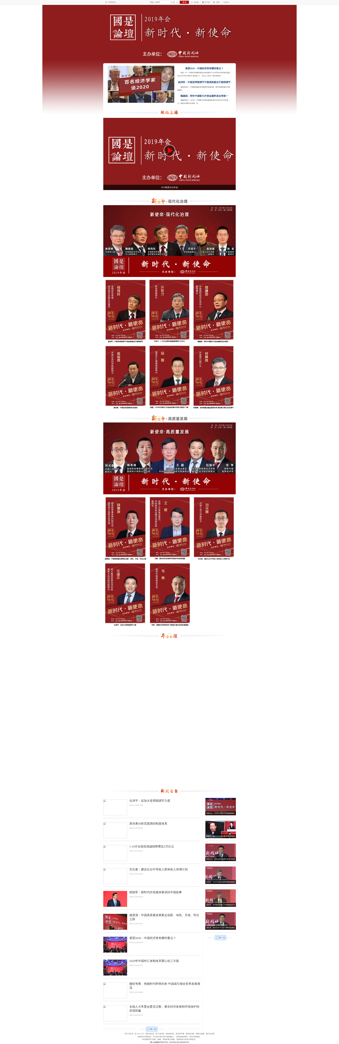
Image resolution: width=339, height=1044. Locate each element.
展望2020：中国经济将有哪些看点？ (204, 68)
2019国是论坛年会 (169, 187)
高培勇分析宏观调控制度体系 (148, 823)
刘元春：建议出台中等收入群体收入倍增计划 (158, 869)
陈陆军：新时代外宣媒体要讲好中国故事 (155, 892)
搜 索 (184, 2)
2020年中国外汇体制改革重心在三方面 (154, 961)
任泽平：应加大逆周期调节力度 (149, 800)
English (226, 2)
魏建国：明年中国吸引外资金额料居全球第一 (204, 96)
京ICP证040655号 (183, 1042)
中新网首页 (112, 2)
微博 (218, 2)
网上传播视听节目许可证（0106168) (163, 1042)
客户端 (207, 2)
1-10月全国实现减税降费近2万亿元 (151, 846)
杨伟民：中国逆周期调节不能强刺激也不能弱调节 (204, 82)
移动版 (196, 2)
